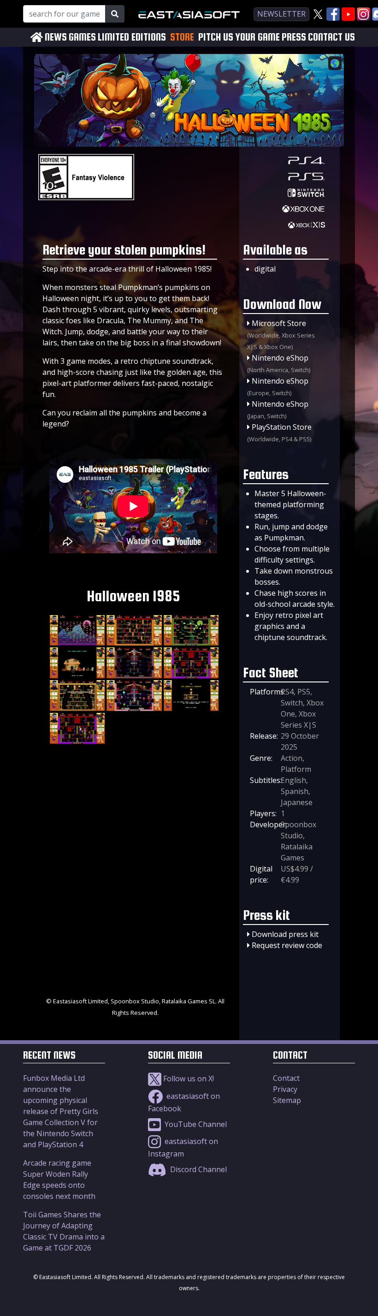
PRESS (294, 37)
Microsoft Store (279, 323)
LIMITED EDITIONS (132, 37)
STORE (182, 37)
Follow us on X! (187, 1078)
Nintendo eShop (280, 358)
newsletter (281, 14)
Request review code (287, 945)
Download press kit (285, 934)
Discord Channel (197, 1169)
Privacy (285, 1089)
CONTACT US (331, 37)
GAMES (82, 37)
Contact (286, 1078)
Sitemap (287, 1100)
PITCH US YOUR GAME (239, 37)
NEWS (56, 37)
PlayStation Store (282, 427)
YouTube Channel (195, 1124)
